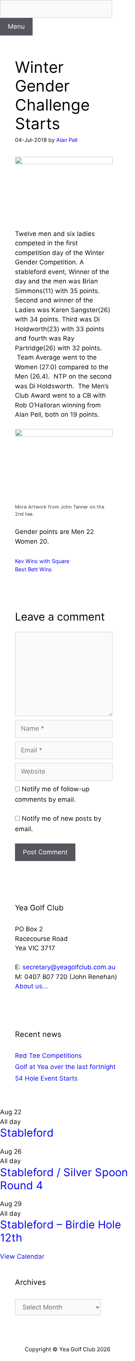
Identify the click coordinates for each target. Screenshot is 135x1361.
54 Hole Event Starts (46, 1078)
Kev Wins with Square (42, 561)
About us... (31, 986)
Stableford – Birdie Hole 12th (60, 1231)
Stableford (27, 1132)
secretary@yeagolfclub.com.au (69, 967)
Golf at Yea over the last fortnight (65, 1067)
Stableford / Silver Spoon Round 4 (64, 1179)
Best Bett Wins (33, 569)
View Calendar (22, 1256)
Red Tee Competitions (48, 1055)
